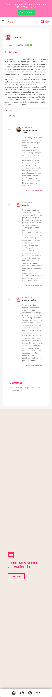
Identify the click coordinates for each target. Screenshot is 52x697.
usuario (25, 205)
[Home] (14, 693)
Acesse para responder (34, 190)
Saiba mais (16, 576)
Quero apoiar (26, 12)
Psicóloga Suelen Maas (30, 131)
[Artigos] (30, 693)
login (27, 388)
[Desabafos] (22, 693)
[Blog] (38, 693)
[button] (3, 21)
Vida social (10, 110)
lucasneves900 (29, 300)
